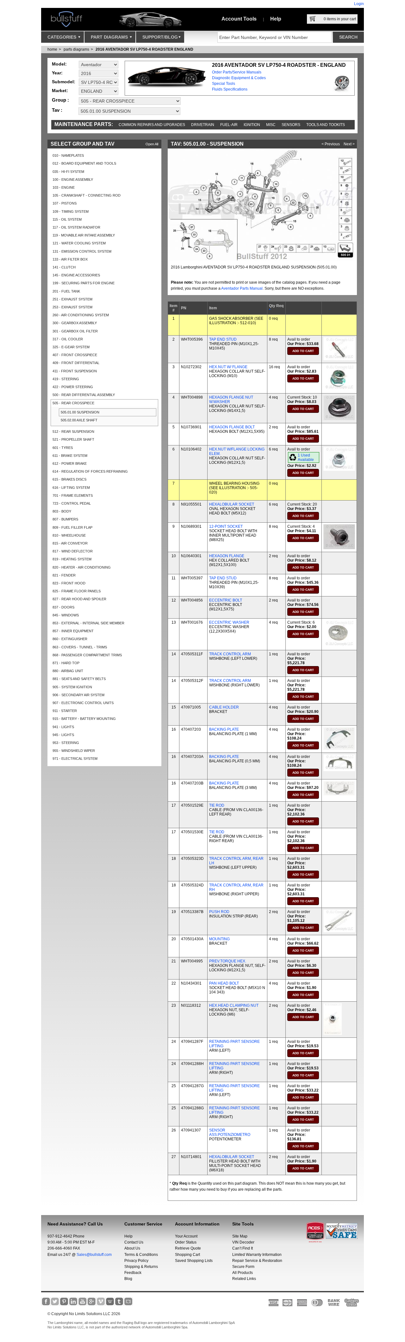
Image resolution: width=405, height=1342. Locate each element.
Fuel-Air (229, 125)
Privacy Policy (136, 1260)
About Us (132, 1248)
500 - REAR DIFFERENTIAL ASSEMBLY (84, 395)
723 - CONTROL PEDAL (72, 503)
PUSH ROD (219, 912)
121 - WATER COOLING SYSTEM (79, 243)
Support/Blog (160, 37)
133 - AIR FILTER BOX (70, 259)
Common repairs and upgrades (152, 125)
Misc (271, 125)
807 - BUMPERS (65, 519)
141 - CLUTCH (64, 267)
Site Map (239, 1236)
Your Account (186, 1236)
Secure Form (243, 1266)
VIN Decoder (243, 1242)
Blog (128, 1278)
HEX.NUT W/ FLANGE (228, 367)
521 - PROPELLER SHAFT (73, 439)
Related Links (244, 1278)
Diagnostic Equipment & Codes (239, 78)
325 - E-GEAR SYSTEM (71, 347)
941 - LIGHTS (63, 727)
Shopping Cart (187, 1254)
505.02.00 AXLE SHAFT (79, 420)
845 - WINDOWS (66, 615)
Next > (349, 144)
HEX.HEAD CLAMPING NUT (234, 1005)
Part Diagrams (110, 37)
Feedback (132, 1272)
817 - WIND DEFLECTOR (73, 551)
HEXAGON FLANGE (226, 556)
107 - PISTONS (65, 203)
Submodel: (63, 81)
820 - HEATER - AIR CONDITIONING (82, 567)
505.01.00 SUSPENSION (80, 412)
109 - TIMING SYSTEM (71, 211)
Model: (59, 63)
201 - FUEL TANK (66, 291)
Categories (62, 37)
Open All (152, 144)
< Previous (330, 144)
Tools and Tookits (325, 125)
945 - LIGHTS (63, 735)
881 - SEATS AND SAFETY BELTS (79, 679)
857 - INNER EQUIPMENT (73, 631)
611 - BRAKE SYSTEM (70, 455)
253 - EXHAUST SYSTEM (72, 307)
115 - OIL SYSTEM (67, 219)
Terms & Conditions (141, 1254)
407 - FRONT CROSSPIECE (75, 355)
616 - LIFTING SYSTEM (71, 487)
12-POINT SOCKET (226, 526)
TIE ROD (216, 805)
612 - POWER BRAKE (70, 463)
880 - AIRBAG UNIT (68, 671)
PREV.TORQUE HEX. (227, 961)
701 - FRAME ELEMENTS (73, 495)
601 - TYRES (63, 448)
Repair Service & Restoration (257, 1260)
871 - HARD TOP (66, 663)
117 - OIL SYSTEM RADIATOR (76, 227)
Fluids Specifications (229, 89)
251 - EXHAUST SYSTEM (72, 299)
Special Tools (223, 83)
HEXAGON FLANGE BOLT (232, 427)
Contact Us (133, 1242)
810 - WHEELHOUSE (69, 535)
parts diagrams (76, 49)
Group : (60, 100)
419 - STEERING (66, 379)
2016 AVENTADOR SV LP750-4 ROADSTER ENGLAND (144, 49)
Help (275, 19)
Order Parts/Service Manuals (236, 72)
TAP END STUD (223, 339)
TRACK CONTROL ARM (230, 654)
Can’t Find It (242, 1248)
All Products (242, 1272)
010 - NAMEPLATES (68, 155)
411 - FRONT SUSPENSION (75, 371)
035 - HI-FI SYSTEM (68, 171)
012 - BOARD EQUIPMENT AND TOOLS (84, 163)
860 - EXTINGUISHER (70, 639)
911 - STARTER (65, 711)
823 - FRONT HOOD (69, 583)
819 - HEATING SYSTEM (72, 559)
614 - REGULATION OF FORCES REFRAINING (90, 471)
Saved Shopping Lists (194, 1260)
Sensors (291, 125)
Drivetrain (202, 125)
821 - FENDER (64, 575)
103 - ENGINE (64, 187)
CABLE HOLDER (224, 707)
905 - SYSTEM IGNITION (72, 687)
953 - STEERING (66, 743)
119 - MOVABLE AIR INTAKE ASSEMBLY (84, 235)
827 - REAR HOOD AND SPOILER (79, 599)
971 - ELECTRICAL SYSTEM (75, 758)
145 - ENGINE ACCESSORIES (76, 275)
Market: (60, 90)
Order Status (185, 1242)
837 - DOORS (63, 607)
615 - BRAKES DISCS (69, 479)
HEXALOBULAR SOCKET (231, 504)
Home (52, 49)
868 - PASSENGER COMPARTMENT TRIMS (87, 655)
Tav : (57, 110)
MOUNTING (219, 939)
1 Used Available (306, 457)
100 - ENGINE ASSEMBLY (73, 179)
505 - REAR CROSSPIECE (73, 403)
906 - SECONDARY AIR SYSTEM (78, 695)
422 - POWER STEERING (73, 387)
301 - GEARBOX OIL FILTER (75, 331)
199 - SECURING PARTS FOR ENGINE (84, 283)
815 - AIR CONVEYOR (70, 543)
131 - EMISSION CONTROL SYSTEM (82, 251)
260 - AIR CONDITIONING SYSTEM (81, 315)
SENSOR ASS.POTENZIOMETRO (229, 1132)
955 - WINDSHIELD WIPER (74, 751)
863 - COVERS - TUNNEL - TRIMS (80, 647)
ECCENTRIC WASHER (229, 622)
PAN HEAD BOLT (224, 983)
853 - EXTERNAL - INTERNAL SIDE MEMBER (88, 623)
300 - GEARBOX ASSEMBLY (75, 323)
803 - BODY (62, 511)
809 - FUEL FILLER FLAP (72, 527)
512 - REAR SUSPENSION (73, 431)
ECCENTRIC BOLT (225, 600)
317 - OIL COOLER (68, 339)
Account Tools (239, 19)
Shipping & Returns (141, 1266)
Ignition (252, 125)
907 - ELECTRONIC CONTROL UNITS (83, 703)
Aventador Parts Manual (242, 288)
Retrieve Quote (188, 1248)
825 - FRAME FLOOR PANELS (77, 591)
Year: (57, 72)
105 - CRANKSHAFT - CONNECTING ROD (87, 195)
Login (359, 4)
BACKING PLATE (224, 729)
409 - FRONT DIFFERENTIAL (76, 363)
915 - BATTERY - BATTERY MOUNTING (84, 719)
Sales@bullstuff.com (94, 1254)
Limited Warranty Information (257, 1254)
